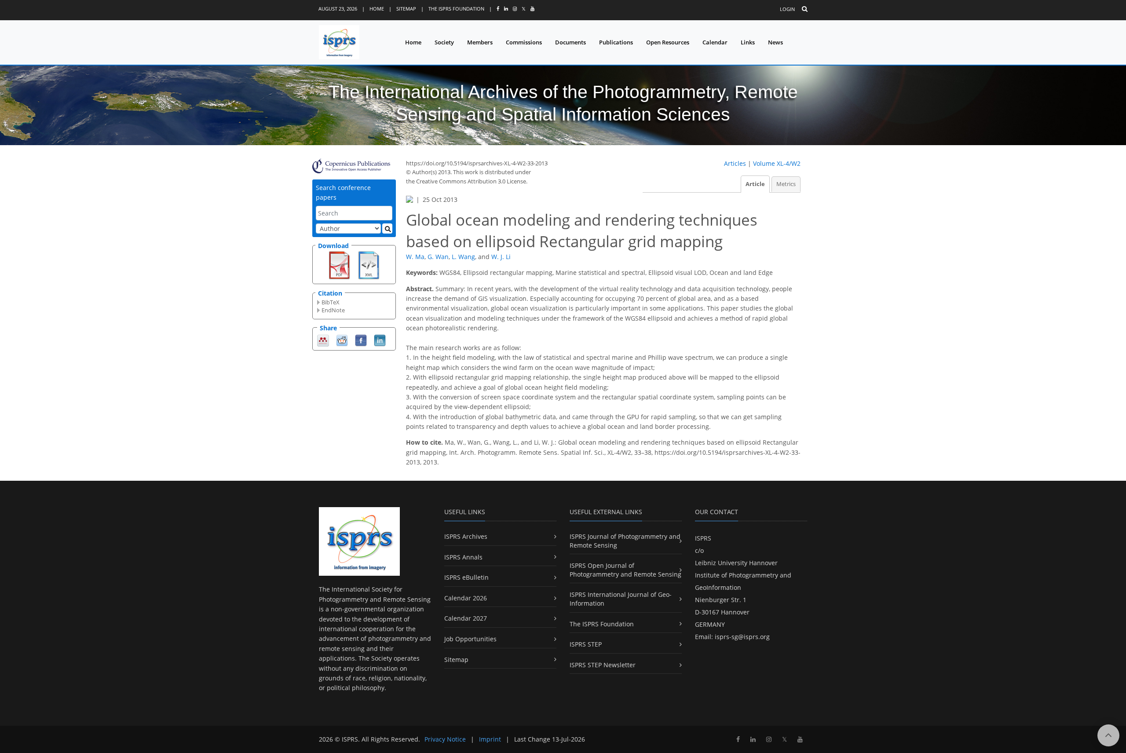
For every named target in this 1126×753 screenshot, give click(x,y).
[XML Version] (368, 264)
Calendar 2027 (465, 618)
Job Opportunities (470, 639)
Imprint (490, 739)
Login (787, 9)
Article (755, 184)
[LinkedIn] (380, 340)
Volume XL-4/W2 (777, 163)
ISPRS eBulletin (466, 577)
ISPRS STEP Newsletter (603, 665)
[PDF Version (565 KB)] (339, 264)
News (775, 42)
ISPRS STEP (586, 644)
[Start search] (387, 228)
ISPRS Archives (465, 536)
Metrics (786, 184)
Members (480, 42)
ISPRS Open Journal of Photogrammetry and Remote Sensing (625, 569)
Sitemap (406, 8)
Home (376, 8)
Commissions (524, 42)
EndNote (333, 310)
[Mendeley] (323, 340)
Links (748, 42)
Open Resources (667, 42)
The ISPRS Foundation (456, 8)
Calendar (715, 42)
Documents (570, 42)
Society (444, 42)
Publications (616, 42)
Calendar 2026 (465, 598)
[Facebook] (361, 340)
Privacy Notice (445, 739)
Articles (735, 163)
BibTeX (331, 302)
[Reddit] (342, 340)
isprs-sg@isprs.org (742, 636)
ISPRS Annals (463, 557)
